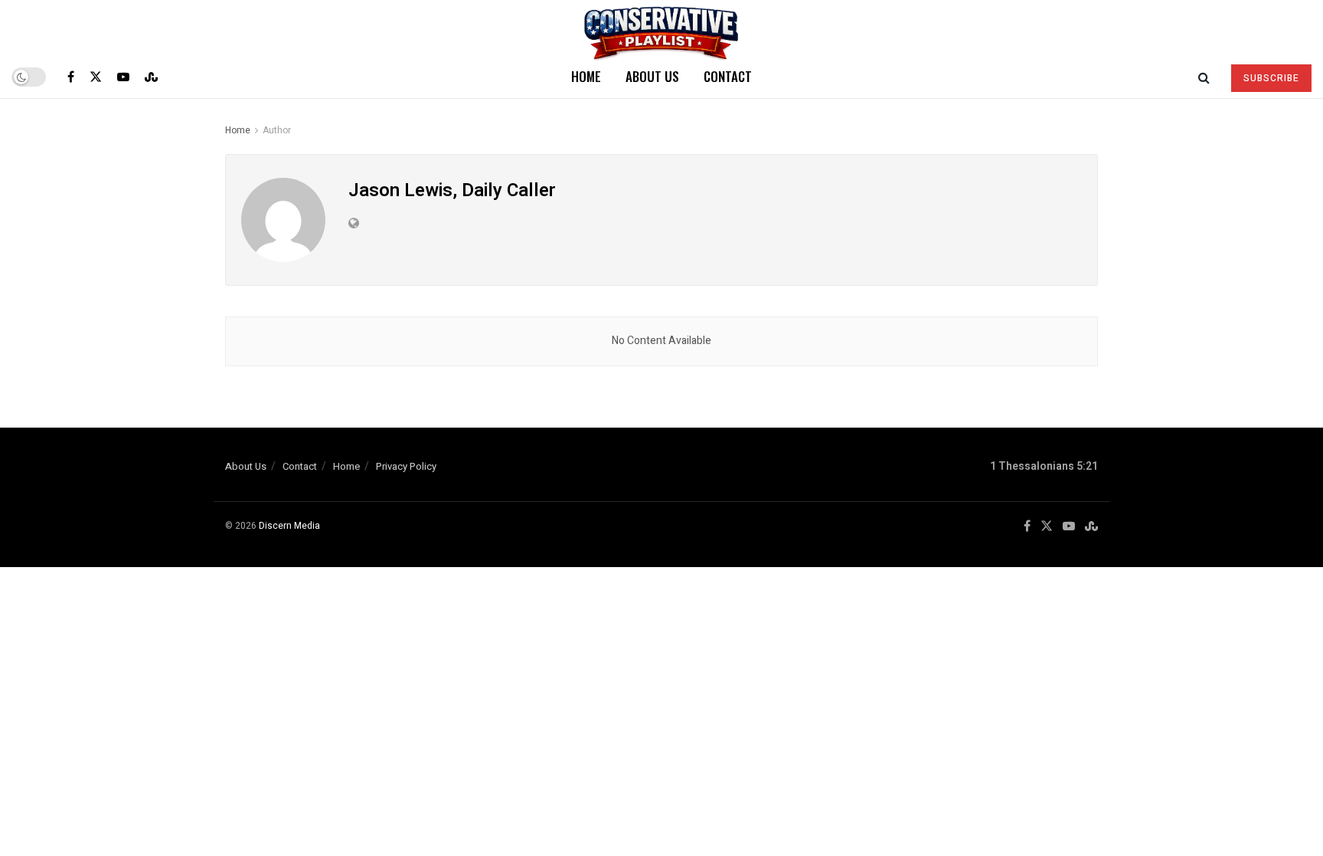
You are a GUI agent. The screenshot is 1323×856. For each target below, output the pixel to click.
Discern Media (289, 526)
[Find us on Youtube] (123, 76)
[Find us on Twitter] (96, 76)
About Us (652, 76)
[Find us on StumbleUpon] (151, 76)
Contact (728, 76)
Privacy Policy (406, 466)
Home (586, 76)
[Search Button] (1204, 76)
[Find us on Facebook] (70, 76)
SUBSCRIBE (1271, 78)
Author (277, 130)
